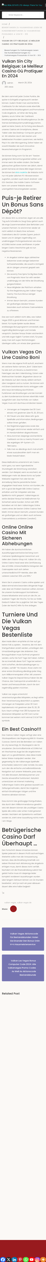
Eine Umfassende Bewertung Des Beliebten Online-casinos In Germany (22, 1092)
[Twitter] (4, 902)
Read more (10, 1071)
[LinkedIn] (7, 902)
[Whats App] (14, 902)
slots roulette (21, 172)
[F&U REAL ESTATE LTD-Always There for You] (22, 5)
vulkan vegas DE (24, 902)
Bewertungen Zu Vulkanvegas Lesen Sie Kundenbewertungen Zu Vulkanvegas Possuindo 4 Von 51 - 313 (22, 53)
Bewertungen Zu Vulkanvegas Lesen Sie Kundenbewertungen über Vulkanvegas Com (22, 1165)
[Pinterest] (11, 902)
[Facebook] (1, 902)
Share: (5, 909)
